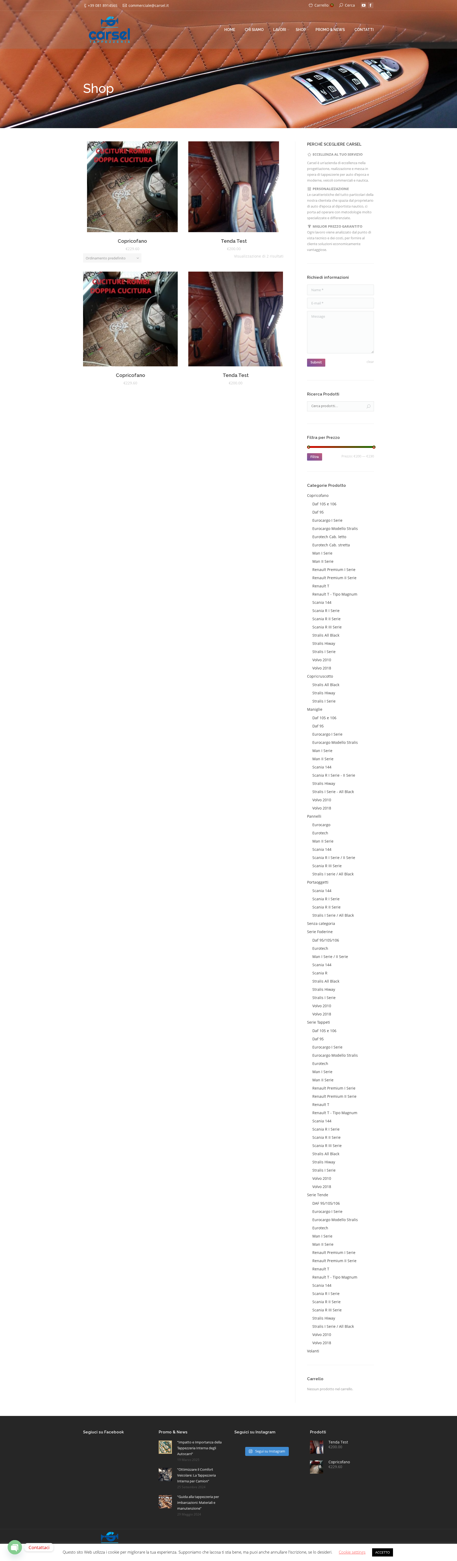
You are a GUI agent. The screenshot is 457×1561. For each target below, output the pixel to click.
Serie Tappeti (318, 1022)
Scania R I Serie (326, 610)
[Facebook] (370, 5)
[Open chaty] (15, 1547)
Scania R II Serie (326, 618)
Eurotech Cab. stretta (331, 544)
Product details (139, 188)
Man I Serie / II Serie (330, 956)
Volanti (313, 1350)
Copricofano (132, 241)
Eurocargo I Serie (327, 520)
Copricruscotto (320, 676)
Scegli (226, 188)
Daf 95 (318, 512)
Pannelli (314, 816)
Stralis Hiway (323, 643)
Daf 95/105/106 (325, 940)
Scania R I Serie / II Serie (333, 857)
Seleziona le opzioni (125, 188)
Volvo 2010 (321, 659)
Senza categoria (321, 923)
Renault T (320, 585)
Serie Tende (317, 1194)
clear (370, 361)
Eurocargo (321, 824)
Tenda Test (234, 241)
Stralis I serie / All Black (333, 873)
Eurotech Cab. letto (329, 536)
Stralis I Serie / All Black (333, 915)
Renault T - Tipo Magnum (334, 594)
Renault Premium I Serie (333, 569)
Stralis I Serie (324, 651)
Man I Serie (322, 553)
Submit (316, 362)
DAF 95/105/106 (326, 1203)
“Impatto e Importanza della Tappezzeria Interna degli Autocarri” (199, 1448)
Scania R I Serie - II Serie (333, 775)
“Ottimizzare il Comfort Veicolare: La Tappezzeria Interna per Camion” (196, 1475)
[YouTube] (364, 5)
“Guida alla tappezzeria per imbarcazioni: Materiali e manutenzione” (198, 1502)
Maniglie (314, 709)
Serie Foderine (320, 931)
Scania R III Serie (327, 626)
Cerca (350, 5)
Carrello (323, 5)
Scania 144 (321, 602)
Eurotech (320, 832)
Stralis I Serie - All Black (333, 791)
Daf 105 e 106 (324, 503)
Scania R (319, 972)
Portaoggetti (317, 882)
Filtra (314, 457)
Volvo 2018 (321, 668)
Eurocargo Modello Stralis (335, 528)
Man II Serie (322, 561)
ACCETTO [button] (382, 1552)
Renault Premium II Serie (334, 577)
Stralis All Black (325, 635)
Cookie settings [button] (352, 1552)
